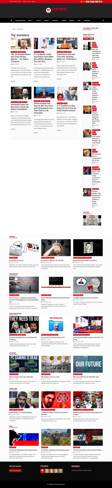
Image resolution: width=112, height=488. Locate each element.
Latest (91, 39)
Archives (55, 20)
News (30, 20)
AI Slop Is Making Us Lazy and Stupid (92, 220)
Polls (79, 20)
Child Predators (96, 130)
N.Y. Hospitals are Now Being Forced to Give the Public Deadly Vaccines (66, 108)
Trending (89, 257)
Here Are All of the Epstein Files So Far (53, 337)
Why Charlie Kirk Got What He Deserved (85, 260)
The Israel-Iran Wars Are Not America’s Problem (87, 450)
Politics (46, 20)
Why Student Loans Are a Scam (50, 377)
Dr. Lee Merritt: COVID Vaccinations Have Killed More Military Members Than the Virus (43, 58)
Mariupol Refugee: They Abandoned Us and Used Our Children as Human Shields (96, 197)
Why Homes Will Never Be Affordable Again (86, 377)
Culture (38, 20)
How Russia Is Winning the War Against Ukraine (23, 450)
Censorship (59, 52)
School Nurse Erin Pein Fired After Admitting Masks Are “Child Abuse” (67, 56)
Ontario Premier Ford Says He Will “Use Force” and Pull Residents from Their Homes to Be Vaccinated (43, 108)
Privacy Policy (87, 470)
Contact (24, 1)
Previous (85, 220)
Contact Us (75, 470)
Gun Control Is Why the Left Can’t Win (52, 260)
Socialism (24, 102)
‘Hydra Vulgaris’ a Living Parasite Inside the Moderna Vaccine (95, 93)
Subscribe (87, 20)
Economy (12, 353)
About (29, 1)
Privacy (33, 1)
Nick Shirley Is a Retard (16, 260)
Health (64, 20)
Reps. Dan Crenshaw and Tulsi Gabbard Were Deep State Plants (96, 53)
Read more (13, 81)
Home (14, 29)
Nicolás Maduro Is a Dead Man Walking (20, 412)
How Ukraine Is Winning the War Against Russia (55, 450)
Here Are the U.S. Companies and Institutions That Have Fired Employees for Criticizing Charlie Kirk (24, 300)
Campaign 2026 (20, 20)
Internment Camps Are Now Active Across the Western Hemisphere (20, 106)
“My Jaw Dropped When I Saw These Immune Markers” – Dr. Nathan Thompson (21, 58)
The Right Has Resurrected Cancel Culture (85, 298)
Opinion (71, 20)
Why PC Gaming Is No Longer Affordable (21, 377)
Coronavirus (14, 52)
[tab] (86, 39)
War (97, 188)
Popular (86, 39)
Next (99, 220)
